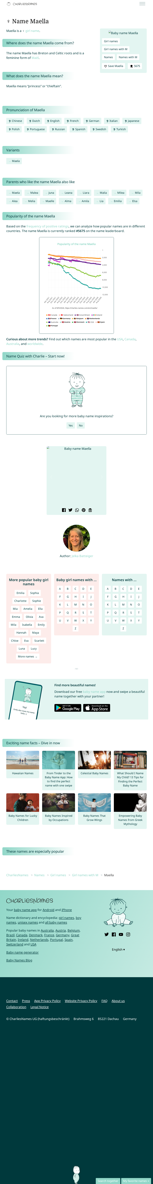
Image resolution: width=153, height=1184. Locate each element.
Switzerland (14, 944)
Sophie (36, 601)
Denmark (36, 935)
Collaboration (16, 1007)
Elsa (134, 201)
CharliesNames (17, 875)
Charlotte (20, 601)
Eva (26, 640)
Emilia (118, 201)
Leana (68, 192)
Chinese (16, 121)
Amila (85, 201)
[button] (51, 477)
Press (26, 1001)
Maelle (50, 201)
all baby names (56, 922)
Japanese (133, 121)
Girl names (111, 41)
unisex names (28, 922)
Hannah (21, 632)
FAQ (104, 1001)
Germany (62, 935)
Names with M (128, 57)
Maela (16, 161)
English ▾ (118, 949)
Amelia (27, 608)
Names (108, 57)
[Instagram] (128, 934)
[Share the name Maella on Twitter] (70, 510)
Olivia (29, 617)
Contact (12, 1001)
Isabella (27, 624)
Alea (14, 201)
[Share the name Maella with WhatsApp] (76, 510)
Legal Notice (39, 1007)
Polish (15, 129)
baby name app (94, 692)
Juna (51, 192)
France (49, 935)
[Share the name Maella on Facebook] (63, 510)
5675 (136, 66)
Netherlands (39, 940)
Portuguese (37, 129)
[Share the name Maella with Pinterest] (83, 510)
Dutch (36, 121)
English (54, 121)
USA (120, 339)
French (74, 121)
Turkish (121, 129)
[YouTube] (121, 934)
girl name (32, 31)
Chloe (14, 640)
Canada (130, 339)
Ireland (23, 940)
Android (48, 910)
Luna (22, 648)
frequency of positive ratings (47, 226)
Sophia (34, 593)
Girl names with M (115, 49)
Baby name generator (22, 952)
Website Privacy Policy (81, 1001)
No (81, 425)
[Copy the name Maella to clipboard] (90, 510)
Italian (113, 121)
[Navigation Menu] (143, 4)
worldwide (35, 344)
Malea (34, 192)
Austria (60, 930)
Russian (59, 129)
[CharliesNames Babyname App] (22, 4)
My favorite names (135, 1181)
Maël (35, 58)
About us (118, 1001)
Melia (31, 201)
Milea (120, 192)
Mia (15, 608)
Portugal (56, 940)
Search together (108, 1181)
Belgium (74, 930)
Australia (12, 344)
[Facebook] (113, 934)
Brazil (10, 935)
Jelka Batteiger (82, 556)
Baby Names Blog (19, 960)
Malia (103, 192)
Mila (137, 192)
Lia (101, 201)
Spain (69, 940)
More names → (28, 656)
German (93, 121)
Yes (71, 425)
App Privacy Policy (47, 1001)
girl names (66, 918)
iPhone (67, 910)
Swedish (100, 129)
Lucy (34, 648)
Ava (41, 617)
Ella (40, 608)
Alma (68, 201)
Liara (86, 192)
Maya (35, 632)
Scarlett (39, 640)
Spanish (80, 129)
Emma (16, 617)
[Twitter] (106, 934)
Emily (41, 624)
